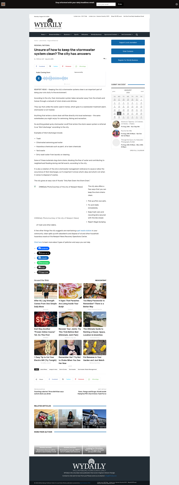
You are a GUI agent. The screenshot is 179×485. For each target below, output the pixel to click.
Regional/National (53, 40)
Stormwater (72, 369)
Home (36, 40)
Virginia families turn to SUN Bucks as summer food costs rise (46, 424)
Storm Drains (63, 369)
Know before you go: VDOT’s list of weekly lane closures (70, 451)
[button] (136, 34)
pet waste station (84, 231)
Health (46, 420)
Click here (38, 242)
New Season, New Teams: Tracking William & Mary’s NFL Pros (94, 424)
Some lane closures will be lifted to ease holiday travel (46, 451)
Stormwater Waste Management (87, 369)
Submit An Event (118, 84)
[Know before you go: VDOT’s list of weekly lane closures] (70, 444)
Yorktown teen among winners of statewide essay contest (70, 424)
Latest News (42, 40)
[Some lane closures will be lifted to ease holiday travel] (46, 444)
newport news (53, 369)
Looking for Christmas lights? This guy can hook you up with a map (94, 450)
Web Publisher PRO (85, 483)
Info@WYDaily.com (111, 476)
